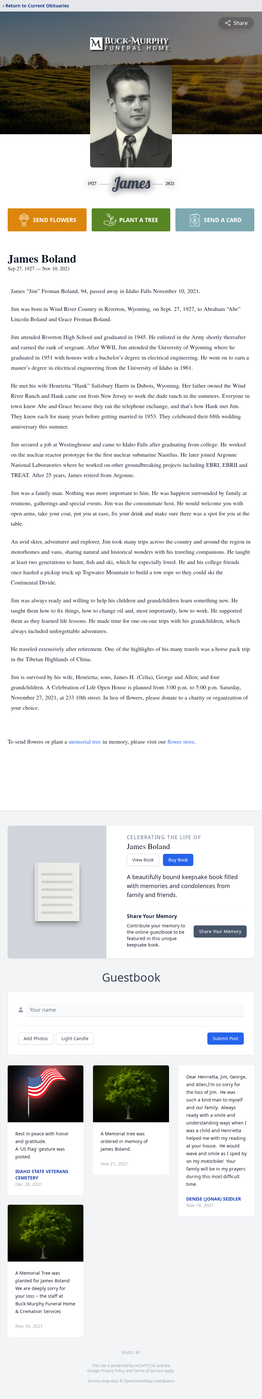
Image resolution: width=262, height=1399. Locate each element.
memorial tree (85, 741)
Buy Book (178, 860)
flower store (180, 741)
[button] (45, 1093)
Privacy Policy (113, 1370)
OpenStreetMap (138, 1381)
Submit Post (225, 1038)
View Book (143, 860)
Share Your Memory (220, 931)
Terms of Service (148, 1370)
